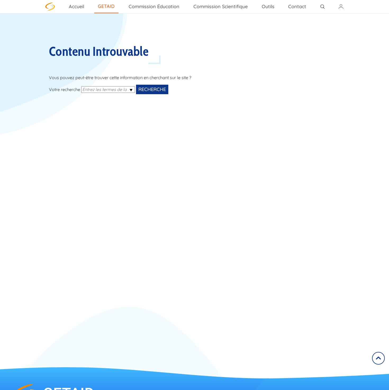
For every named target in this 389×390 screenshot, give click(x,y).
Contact (297, 6)
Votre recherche (64, 89)
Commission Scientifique (220, 6)
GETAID (106, 6)
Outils (268, 6)
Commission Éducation (154, 6)
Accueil (76, 6)
